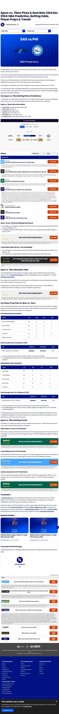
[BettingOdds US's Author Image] (20, 560)
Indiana (41, 671)
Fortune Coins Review (6, 691)
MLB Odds (23, 675)
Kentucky (41, 667)
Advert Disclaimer (54, 574)
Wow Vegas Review (6, 687)
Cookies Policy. (27, 706)
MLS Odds (23, 671)
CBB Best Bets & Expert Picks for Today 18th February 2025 (14, 536)
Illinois (40, 665)
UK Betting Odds (5, 669)
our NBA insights (52, 509)
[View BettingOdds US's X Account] (18, 24)
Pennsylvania (42, 664)
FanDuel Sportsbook (17, 275)
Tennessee (41, 673)
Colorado (41, 669)
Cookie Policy (5, 675)
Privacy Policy (5, 673)
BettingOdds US (11, 24)
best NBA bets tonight (32, 509)
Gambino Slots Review (7, 685)
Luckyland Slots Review (7, 693)
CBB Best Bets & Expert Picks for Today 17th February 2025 (43, 536)
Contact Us (4, 667)
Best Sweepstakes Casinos (8, 684)
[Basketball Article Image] (15, 525)
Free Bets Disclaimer (6, 677)
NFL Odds (23, 664)
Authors (3, 665)
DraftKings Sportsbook (8, 277)
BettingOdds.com (7, 498)
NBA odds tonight (16, 507)
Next (57, 527)
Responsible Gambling (7, 671)
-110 (18, 140)
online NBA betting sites (47, 511)
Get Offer (43, 351)
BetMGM (31, 351)
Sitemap (4, 679)
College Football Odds (25, 665)
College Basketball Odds (26, 669)
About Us (4, 664)
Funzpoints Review (6, 689)
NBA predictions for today (38, 507)
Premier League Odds (25, 673)
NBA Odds (23, 667)
